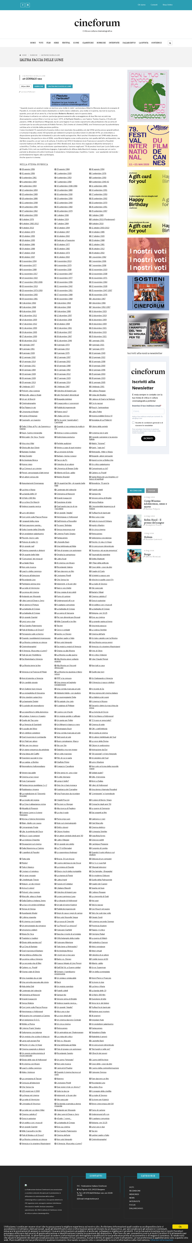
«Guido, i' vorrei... (64, 1118)
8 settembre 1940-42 (100, 182)
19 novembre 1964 (99, 282)
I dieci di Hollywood (99, 785)
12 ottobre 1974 (28, 232)
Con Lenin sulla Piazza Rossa (34, 517)
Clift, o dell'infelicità (99, 729)
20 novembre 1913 (30, 286)
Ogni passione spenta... (32, 525)
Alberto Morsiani (153, 556)
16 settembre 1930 (64, 194)
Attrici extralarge (98, 946)
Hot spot (94, 900)
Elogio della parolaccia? (32, 942)
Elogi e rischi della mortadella (69, 871)
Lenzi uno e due (28, 621)
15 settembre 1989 (30, 194)
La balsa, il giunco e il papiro (33, 716)
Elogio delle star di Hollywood (34, 1060)
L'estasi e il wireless (30, 871)
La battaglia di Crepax (31, 609)
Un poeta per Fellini (65, 720)
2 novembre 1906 (98, 261)
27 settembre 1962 (30, 211)
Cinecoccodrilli (97, 840)
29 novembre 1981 (30, 299)
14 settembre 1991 (99, 190)
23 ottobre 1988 (97, 240)
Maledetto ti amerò (99, 1036)
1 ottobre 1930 (63, 215)
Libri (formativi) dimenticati (68, 395)
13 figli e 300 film (29, 498)
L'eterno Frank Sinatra (66, 534)
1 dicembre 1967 (98, 299)
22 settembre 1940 (64, 203)
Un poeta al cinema (99, 733)
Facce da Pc (62, 460)
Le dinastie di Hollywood (67, 900)
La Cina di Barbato (29, 946)
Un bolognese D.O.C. (31, 1020)
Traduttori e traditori (30, 938)
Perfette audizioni (64, 443)
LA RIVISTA (143, 43)
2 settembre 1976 (98, 173)
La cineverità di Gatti (100, 896)
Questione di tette (64, 502)
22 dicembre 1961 (64, 328)
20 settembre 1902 (99, 198)
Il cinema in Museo (99, 701)
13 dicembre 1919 (99, 315)
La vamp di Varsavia (65, 613)
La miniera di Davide (65, 867)
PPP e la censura (64, 678)
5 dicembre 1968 (29, 307)
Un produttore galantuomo (33, 534)
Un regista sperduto (65, 986)
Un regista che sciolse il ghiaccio (36, 1036)
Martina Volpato (153, 509)
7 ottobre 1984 (63, 223)
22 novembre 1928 (99, 286)
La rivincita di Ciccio (99, 712)
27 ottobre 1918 (28, 253)
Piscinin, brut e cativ (30, 538)
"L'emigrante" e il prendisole (103, 793)
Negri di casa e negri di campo (69, 913)
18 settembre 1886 (30, 198)
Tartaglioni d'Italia (98, 1032)
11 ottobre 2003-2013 (100, 228)
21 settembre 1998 (30, 203)
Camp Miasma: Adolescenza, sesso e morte (155, 503)
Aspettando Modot (29, 913)
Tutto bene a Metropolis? (67, 946)
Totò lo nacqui (97, 905)
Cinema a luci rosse (30, 777)
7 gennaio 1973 (97, 349)
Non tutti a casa (98, 665)
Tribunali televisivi (98, 867)
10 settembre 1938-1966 (67, 186)
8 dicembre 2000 (29, 311)
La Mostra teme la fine (31, 665)
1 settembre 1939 (64, 173)
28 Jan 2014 (25, 86)
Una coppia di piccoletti (66, 592)
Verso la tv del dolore (100, 1003)
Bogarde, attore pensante (102, 456)
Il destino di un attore (65, 464)
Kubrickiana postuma (66, 437)
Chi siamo (142, 5)
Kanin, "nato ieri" (98, 447)
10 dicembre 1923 (99, 311)
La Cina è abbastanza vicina (34, 804)
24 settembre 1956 (30, 207)
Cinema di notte (98, 724)
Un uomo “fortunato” (65, 1060)
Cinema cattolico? (99, 596)
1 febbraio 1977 (28, 386)
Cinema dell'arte (98, 634)
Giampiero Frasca (154, 525)
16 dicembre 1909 (99, 320)
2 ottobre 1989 (97, 215)
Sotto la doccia (63, 1091)
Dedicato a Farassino (66, 240)
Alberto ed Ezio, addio (66, 473)
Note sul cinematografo (66, 823)
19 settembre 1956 (64, 198)
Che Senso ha (63, 580)
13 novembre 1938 (99, 274)
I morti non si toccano (66, 955)
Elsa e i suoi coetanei (31, 836)
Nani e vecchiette (64, 588)
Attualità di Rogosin (30, 808)
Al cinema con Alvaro (66, 563)
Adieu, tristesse (28, 1072)
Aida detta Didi (28, 986)
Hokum (148, 537)
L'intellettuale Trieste (30, 880)
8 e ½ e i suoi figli (98, 863)
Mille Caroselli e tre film (66, 621)
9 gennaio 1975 (63, 353)
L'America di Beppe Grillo (67, 468)
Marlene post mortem (100, 1011)
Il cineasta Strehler (99, 831)
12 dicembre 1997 (64, 315)
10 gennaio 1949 (98, 353)
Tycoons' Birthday (64, 525)
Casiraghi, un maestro (31, 420)
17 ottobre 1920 (97, 236)
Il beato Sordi (96, 917)
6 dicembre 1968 (64, 307)
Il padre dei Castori (99, 884)
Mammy (60, 1079)
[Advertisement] (147, 470)
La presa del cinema (30, 592)
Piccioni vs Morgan (65, 804)
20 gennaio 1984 (29, 370)
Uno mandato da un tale (32, 978)
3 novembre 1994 (29, 261)
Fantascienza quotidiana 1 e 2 (34, 785)
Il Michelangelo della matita (68, 938)
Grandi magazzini (64, 498)
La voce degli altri (64, 1016)
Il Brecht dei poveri (99, 1053)
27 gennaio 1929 (64, 378)
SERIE (56, 43)
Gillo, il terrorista (98, 777)
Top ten (60, 626)
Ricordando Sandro (65, 1053)
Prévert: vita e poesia (31, 391)
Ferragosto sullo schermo (32, 634)
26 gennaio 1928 (29, 378)
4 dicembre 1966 (98, 303)
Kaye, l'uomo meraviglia (32, 433)
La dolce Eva (96, 1087)
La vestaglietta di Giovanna (33, 693)
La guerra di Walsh (99, 938)
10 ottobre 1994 (63, 228)
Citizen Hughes (63, 831)
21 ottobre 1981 (97, 244)
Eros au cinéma (98, 617)
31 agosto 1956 (28, 173)
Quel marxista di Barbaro (32, 951)
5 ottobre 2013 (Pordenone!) (103, 219)
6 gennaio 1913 (63, 349)
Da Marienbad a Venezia (32, 659)
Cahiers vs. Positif (29, 967)
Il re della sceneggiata (100, 972)
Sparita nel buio (97, 888)
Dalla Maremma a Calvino (33, 848)
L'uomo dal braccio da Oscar (69, 863)
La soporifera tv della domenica (35, 712)
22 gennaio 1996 (98, 370)
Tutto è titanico (28, 867)
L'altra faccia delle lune (59, 86)
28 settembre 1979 (64, 211)
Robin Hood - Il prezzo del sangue (154, 521)
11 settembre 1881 (99, 186)
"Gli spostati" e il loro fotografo (104, 754)
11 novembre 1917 (29, 274)
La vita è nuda (62, 812)
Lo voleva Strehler (99, 630)
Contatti (154, 5)
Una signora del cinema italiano (104, 693)
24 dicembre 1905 (29, 332)
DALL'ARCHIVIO (129, 43)
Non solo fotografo (64, 642)
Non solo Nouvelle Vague (67, 917)
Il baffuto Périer (63, 762)
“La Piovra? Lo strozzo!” (67, 926)
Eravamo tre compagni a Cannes (36, 1016)
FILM (48, 43)
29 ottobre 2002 (97, 253)
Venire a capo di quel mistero (69, 447)
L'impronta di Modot (30, 412)
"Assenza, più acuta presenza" (104, 550)
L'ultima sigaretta (29, 917)
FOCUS (152, 491)
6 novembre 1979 (64, 265)
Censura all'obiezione (31, 575)
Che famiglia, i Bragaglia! (101, 871)
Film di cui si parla (64, 758)
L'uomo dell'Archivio (99, 1060)
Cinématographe (29, 403)
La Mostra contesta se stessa (34, 642)
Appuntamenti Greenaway (33, 483)
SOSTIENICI (157, 43)
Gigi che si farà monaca (67, 785)
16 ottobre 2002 (63, 236)
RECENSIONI (136, 491)
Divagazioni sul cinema (31, 844)
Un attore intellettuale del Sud (103, 737)
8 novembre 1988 (29, 269)
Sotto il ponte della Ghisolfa (33, 529)
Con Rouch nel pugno (100, 909)
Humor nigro (27, 464)
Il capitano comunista (66, 605)
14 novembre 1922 (30, 278)
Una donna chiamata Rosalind (104, 789)
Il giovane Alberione (65, 942)
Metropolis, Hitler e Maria (102, 452)
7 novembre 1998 (98, 265)
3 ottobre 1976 (28, 219)
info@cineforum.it (91, 1199)
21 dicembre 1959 (29, 328)
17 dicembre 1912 (29, 324)
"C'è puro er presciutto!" (101, 720)
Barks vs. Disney (64, 959)
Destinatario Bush (64, 729)
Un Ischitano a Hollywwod (102, 716)
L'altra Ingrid (62, 880)
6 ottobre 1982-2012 (30, 223)
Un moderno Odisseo (100, 875)
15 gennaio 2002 (64, 361)
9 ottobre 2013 (28, 228)
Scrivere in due (97, 982)
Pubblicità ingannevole (66, 407)
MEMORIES (134, 1194)
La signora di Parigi (65, 875)
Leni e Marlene (97, 762)
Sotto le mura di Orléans (101, 521)
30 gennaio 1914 (64, 382)
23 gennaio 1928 (29, 374)
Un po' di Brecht (28, 399)
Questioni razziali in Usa (32, 758)
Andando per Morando (31, 596)
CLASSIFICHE (88, 43)
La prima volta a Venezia (32, 959)
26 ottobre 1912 (97, 249)
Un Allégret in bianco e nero (68, 724)
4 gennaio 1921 (97, 345)
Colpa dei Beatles (98, 395)
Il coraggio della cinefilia (101, 1091)
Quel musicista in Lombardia (34, 737)
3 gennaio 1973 (63, 345)
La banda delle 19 (29, 494)
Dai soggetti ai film (99, 812)
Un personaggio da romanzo (34, 926)
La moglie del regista (30, 800)
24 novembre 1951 (64, 290)
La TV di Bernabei (64, 848)
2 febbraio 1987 (63, 386)
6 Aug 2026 (149, 550)
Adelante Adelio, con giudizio (69, 693)
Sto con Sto (61, 745)
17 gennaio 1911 (29, 366)
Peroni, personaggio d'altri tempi (35, 473)
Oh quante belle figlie (30, 554)
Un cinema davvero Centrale (69, 1020)
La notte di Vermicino (30, 588)
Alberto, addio (97, 963)
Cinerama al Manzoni (66, 494)
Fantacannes (62, 538)
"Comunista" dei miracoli (32, 559)
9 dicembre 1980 (64, 311)
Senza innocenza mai (66, 529)
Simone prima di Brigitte (101, 498)
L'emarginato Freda (30, 827)
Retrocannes (96, 534)
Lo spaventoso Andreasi (67, 852)
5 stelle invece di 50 (99, 959)
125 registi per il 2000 (31, 1091)
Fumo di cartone (63, 596)
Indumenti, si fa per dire (66, 584)
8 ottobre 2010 (97, 223)
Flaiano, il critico (98, 930)
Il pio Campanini (28, 781)
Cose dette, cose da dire (101, 567)
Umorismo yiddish (29, 930)
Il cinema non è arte (99, 433)
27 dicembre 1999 (29, 336)
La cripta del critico (64, 1036)
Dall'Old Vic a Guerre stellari (69, 967)
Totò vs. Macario (64, 1041)
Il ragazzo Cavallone (65, 766)
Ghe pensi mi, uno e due (67, 773)
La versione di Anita (65, 452)
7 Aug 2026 (149, 533)
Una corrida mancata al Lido (68, 689)
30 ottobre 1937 (28, 257)
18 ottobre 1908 (63, 324)
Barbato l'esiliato (29, 452)
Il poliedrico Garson (99, 942)
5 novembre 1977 (29, 265)
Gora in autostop (98, 600)
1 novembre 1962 (98, 257)
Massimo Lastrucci (154, 539)
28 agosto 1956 (28, 169)
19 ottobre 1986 (28, 244)
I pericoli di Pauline (64, 1068)
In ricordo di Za (97, 689)
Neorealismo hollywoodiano (33, 766)
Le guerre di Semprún (100, 808)
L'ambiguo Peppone (99, 844)
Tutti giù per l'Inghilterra (31, 655)
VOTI (41, 43)
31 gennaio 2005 (98, 382)
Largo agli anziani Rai (31, 1041)
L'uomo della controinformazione (105, 1068)
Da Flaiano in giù (29, 407)
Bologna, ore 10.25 (99, 613)
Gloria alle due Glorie (30, 447)
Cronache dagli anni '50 (101, 804)
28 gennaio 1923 (98, 378)
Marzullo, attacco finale (31, 395)
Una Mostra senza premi (101, 642)
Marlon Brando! (63, 477)
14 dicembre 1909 (29, 320)
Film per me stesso (30, 745)
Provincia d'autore (99, 926)
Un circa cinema (98, 529)
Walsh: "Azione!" (98, 443)
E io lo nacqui (97, 403)
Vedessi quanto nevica (31, 506)
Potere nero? (62, 412)
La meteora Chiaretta (31, 840)
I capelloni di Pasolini (30, 852)
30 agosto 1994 (97, 169)
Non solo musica (29, 567)
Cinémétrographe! (99, 1139)
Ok (180, 1226)
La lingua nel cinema (30, 1095)
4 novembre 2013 (64, 261)
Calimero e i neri (98, 819)
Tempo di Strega (29, 909)
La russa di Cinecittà (65, 921)
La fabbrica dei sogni (100, 697)
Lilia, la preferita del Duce (32, 831)
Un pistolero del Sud (99, 758)
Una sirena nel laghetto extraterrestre (65, 683)
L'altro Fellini (96, 412)
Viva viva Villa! (28, 443)
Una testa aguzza (98, 626)
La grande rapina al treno (101, 621)
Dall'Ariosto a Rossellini (67, 521)
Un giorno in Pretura (30, 605)
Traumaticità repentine (100, 554)
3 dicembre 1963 (64, 303)
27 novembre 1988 (64, 295)
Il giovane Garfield (64, 930)
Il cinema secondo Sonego (102, 921)
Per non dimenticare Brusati (68, 617)
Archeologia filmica (30, 460)
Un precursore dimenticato (102, 546)
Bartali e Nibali (97, 592)
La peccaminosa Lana (66, 896)
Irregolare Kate (97, 1020)
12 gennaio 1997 (64, 357)
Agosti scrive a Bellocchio (102, 460)
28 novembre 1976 (99, 295)
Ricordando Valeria (65, 567)
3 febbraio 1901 (97, 386)
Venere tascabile (29, 773)
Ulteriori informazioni (161, 1240)
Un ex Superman (98, 967)
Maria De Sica (28, 934)
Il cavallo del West (29, 729)
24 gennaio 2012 (64, 374)
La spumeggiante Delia (66, 697)
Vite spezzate (97, 588)
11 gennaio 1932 (29, 357)
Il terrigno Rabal (98, 934)
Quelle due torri (97, 672)
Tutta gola (26, 859)
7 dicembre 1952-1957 (100, 307)
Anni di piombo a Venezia (32, 678)
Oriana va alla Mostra (66, 651)
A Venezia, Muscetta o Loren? (34, 651)
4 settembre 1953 (64, 177)
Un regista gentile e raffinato (68, 716)
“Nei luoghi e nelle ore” (100, 1049)
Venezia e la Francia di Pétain (34, 672)
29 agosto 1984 (63, 169)
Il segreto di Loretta (99, 848)
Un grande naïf (28, 546)
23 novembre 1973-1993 (32, 290)
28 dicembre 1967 (64, 336)
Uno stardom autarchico (32, 697)
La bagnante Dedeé (30, 701)
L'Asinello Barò (63, 542)
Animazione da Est (99, 749)
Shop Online (167, 5)
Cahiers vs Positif (98, 473)
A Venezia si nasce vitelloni (102, 682)
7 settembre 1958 (64, 182)
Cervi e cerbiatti (63, 630)
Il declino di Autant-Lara (66, 391)
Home (24, 55)
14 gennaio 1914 (29, 361)
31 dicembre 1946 (64, 340)
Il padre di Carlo (98, 571)
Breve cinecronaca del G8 (102, 1104)
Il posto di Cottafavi (65, 884)
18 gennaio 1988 (64, 366)
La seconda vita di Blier (31, 963)
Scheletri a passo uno (100, 575)
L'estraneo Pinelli (64, 575)
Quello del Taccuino (30, 720)
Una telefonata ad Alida (66, 546)
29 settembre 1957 (99, 211)
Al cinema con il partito (31, 921)
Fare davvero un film (65, 571)
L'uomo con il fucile (65, 712)
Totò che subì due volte (101, 913)
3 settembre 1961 (29, 177)
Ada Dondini (27, 456)
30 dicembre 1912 (29, 340)
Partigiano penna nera (31, 584)
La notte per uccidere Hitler (33, 1110)
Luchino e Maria (28, 490)
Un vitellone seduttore (31, 733)
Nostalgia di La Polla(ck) (101, 420)
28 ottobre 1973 (63, 253)
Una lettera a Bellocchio (32, 955)
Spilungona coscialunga (101, 538)
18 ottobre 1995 (28, 240)
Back (59, 982)
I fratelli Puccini (63, 800)
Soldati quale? (97, 773)
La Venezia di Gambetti (31, 724)
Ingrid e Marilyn (97, 525)
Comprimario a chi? (99, 468)
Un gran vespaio (29, 875)
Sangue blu (96, 494)
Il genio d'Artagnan (29, 416)
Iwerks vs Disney (64, 634)
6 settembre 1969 (29, 182)
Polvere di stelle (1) (30, 542)
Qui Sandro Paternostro (32, 626)
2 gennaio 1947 (28, 345)
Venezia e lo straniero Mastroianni (105, 646)
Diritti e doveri (62, 827)
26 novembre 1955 (30, 295)
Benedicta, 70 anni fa (100, 483)
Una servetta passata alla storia (35, 982)
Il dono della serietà (99, 426)
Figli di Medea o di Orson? (33, 630)
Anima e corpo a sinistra (67, 433)
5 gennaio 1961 (28, 349)
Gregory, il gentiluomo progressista (64, 973)
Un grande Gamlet (29, 617)
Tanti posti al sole (64, 737)
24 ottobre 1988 (28, 249)
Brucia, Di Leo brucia (65, 859)
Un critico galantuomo (100, 464)
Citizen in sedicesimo (100, 745)
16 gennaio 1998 (98, 361)
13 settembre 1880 (64, 190)
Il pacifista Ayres (98, 836)
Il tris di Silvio (96, 651)
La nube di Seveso (99, 584)
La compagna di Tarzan (32, 1079)
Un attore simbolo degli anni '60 (70, 836)
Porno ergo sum (63, 819)
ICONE (76, 43)
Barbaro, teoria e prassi (66, 456)
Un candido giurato (30, 682)
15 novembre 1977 (64, 278)
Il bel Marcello (97, 823)
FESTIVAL (66, 43)
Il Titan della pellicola (100, 563)
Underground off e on (65, 600)
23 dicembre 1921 (99, 328)
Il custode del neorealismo (33, 705)
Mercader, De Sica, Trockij (33, 437)
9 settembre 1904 (29, 186)
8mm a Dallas (97, 781)
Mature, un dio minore (31, 884)
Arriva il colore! (28, 888)
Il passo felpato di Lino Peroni (69, 963)
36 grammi (95, 1016)
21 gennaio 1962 (64, 370)
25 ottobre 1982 (63, 249)
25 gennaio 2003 (98, 374)
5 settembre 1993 (98, 177)
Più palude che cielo (65, 701)
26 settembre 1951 (99, 207)
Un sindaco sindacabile (66, 978)
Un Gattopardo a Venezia (102, 678)
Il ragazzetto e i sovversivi (68, 403)
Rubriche (33, 55)
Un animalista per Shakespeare (70, 1032)
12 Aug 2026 (149, 516)
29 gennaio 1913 (29, 382)
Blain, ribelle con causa (31, 823)
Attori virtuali (96, 951)
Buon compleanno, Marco (67, 741)
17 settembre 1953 (99, 194)
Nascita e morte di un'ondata (69, 934)
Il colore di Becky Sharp (101, 800)
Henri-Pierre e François (101, 978)
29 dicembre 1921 (99, 336)
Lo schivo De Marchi (30, 502)
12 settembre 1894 (30, 190)
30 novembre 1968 (64, 299)
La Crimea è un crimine (32, 468)
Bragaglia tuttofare (64, 399)
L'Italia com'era (63, 416)
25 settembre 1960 (64, 207)
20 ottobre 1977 (63, 244)
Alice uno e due (97, 517)
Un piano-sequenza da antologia (35, 749)
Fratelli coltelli (97, 490)
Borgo (147, 554)
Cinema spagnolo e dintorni (33, 550)
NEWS (132, 1198)
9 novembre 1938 (64, 269)
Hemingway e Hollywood (67, 517)
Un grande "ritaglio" (65, 513)
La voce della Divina (99, 741)
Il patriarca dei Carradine (67, 789)
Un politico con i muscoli (101, 605)
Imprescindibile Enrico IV (101, 416)
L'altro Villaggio (63, 840)
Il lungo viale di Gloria (31, 972)
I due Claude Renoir (99, 659)
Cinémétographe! (29, 646)
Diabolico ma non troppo (67, 749)
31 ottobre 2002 (63, 257)
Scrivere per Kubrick (100, 1099)
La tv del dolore (28, 513)
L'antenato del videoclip (66, 490)
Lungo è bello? (63, 781)
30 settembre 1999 (30, 215)
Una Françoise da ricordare (68, 793)
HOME (33, 43)
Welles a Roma (28, 1024)
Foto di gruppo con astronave (69, 550)
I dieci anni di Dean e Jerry (33, 600)
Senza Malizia (97, 502)
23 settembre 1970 (99, 203)
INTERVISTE (114, 43)
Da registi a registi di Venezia (69, 646)
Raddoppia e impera (30, 789)
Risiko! (25, 863)
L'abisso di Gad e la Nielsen (103, 399)
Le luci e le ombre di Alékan (33, 905)
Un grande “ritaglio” (65, 1007)
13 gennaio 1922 (98, 357)
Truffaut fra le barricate (100, 513)
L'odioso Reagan (98, 391)
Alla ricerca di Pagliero (66, 808)
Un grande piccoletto (65, 844)
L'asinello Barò (97, 1041)
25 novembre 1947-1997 (101, 290)
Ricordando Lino (29, 580)
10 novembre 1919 (99, 269)
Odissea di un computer (101, 859)
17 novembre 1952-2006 (32, 282)
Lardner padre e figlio (65, 638)
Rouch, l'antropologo (100, 407)
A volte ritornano (63, 777)
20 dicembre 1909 (99, 324)
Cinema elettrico (98, 827)
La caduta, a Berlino (30, 762)
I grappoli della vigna (30, 521)
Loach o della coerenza (31, 571)
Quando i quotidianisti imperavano (36, 638)
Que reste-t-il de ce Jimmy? (68, 1087)
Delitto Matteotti (97, 559)
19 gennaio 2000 (98, 366)
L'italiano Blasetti (64, 888)
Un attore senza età (30, 477)
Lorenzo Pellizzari (28, 92)
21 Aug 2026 (149, 497)
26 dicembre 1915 (99, 332)
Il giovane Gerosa (98, 1072)
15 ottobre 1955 (28, 236)
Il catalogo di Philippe (65, 705)
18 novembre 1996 (64, 282)
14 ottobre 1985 (97, 232)
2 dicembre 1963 (29, 303)
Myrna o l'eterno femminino (33, 819)
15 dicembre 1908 (64, 320)
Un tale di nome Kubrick (67, 905)
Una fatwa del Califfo (30, 754)
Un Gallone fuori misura (32, 689)
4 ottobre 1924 (63, 219)
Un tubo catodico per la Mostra (104, 638)
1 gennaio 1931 (97, 340)
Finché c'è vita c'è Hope (101, 542)
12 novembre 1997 (64, 274)
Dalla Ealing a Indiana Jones (34, 900)
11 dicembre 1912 (29, 315)
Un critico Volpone (99, 655)
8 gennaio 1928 (28, 353)
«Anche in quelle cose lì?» (102, 580)
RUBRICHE (101, 43)
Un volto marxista (64, 754)
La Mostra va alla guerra (67, 655)
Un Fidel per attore (29, 741)
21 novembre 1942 (64, 286)
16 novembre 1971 (99, 278)
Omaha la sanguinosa (66, 554)
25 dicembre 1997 (64, 332)
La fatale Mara (28, 563)
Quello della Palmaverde (101, 880)
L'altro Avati (61, 559)
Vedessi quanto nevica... (67, 1003)
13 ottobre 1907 (63, 232)
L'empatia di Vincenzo (31, 1104)
